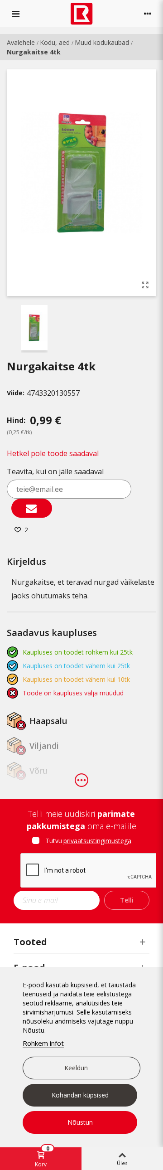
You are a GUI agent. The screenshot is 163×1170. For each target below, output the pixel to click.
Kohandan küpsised (80, 1095)
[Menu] (15, 13)
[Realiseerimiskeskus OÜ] (81, 14)
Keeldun (76, 1067)
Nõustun (80, 1122)
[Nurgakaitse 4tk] (145, 284)
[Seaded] (147, 13)
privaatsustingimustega (97, 840)
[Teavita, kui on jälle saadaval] (31, 508)
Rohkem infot (43, 1043)
